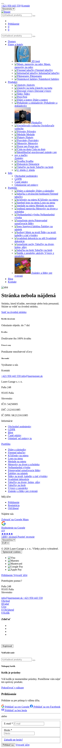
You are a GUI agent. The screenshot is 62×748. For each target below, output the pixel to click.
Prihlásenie (13, 502)
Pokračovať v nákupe (12, 687)
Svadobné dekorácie (18, 479)
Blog (10, 432)
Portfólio (5, 444)
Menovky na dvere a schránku (24, 464)
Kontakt (25, 5)
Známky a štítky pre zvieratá (23, 491)
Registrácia (14, 505)
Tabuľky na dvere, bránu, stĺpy (24, 482)
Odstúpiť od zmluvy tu (20, 438)
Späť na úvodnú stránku (13, 312)
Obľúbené (13, 508)
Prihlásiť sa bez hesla (15, 710)
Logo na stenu (15, 458)
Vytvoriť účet (20, 575)
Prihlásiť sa (8, 745)
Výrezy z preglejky (18, 488)
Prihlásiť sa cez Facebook (46, 706)
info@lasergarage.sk (32, 376)
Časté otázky (14, 435)
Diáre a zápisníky (17, 449)
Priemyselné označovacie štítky (24, 470)
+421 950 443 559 (11, 5)
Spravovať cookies (12, 552)
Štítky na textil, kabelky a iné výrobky (28, 476)
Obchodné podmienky (19, 426)
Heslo (8, 730)
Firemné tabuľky (16, 452)
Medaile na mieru (17, 461)
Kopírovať (7, 646)
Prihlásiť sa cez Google (17, 706)
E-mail (8, 723)
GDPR (11, 429)
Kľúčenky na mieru (18, 455)
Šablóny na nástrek (18, 473)
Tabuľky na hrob (17, 485)
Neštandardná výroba (19, 467)
